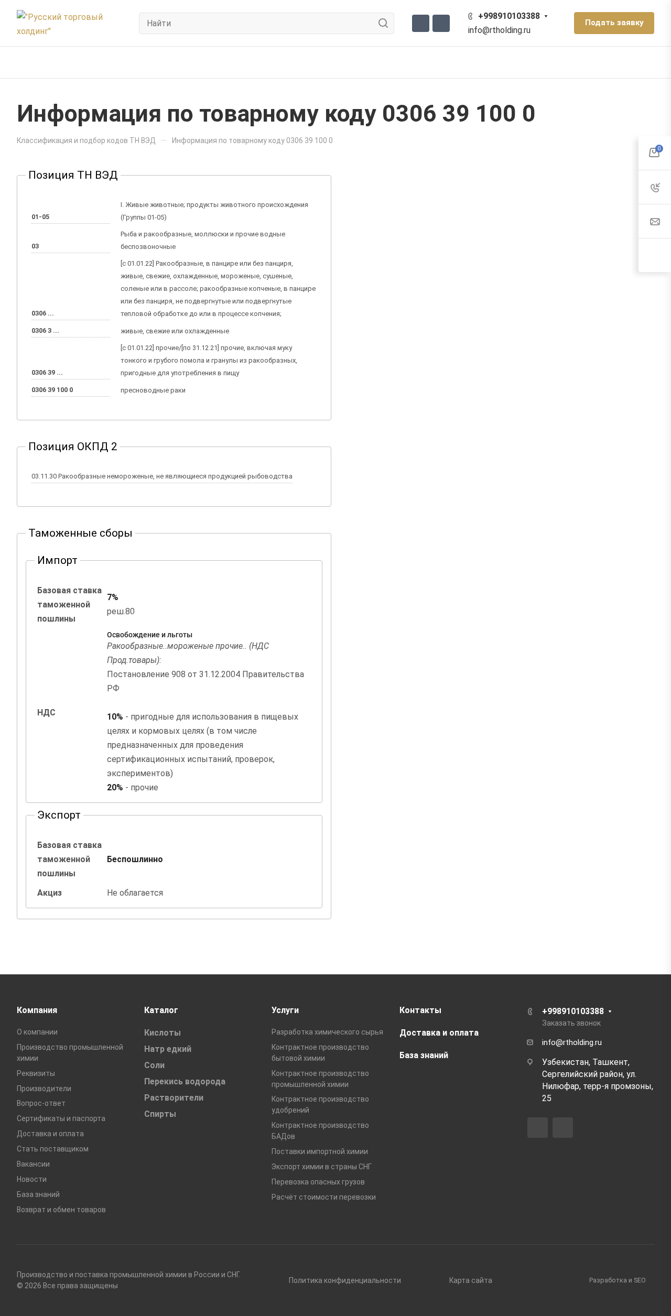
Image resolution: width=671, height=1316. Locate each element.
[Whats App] (441, 23)
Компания (37, 1010)
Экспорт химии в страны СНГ (322, 1166)
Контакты (420, 1010)
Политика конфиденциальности (345, 1280)
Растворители (173, 1098)
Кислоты (162, 1033)
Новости (32, 1179)
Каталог (161, 1010)
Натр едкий (167, 1049)
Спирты (160, 1114)
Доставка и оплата (50, 1133)
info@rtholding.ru (499, 30)
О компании (37, 1032)
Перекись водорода (184, 1081)
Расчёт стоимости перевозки (324, 1197)
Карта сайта (470, 1280)
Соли (154, 1065)
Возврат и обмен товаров (61, 1209)
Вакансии (33, 1164)
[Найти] (386, 23)
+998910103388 (509, 16)
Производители (44, 1088)
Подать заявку (614, 22)
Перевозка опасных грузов (318, 1182)
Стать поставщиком (53, 1149)
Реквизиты (36, 1073)
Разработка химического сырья (327, 1032)
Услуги (285, 1010)
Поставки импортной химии (320, 1151)
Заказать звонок (571, 1023)
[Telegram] (420, 23)
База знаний (38, 1194)
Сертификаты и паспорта (61, 1118)
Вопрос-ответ (41, 1103)
